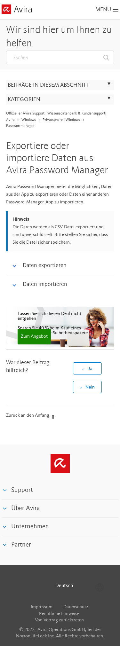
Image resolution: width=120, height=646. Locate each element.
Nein (90, 387)
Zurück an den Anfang (27, 415)
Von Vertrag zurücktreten (59, 620)
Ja (90, 368)
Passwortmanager (20, 126)
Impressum (41, 607)
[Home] (17, 10)
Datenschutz (75, 607)
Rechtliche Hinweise (59, 613)
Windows (28, 120)
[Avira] (60, 463)
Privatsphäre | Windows (61, 120)
